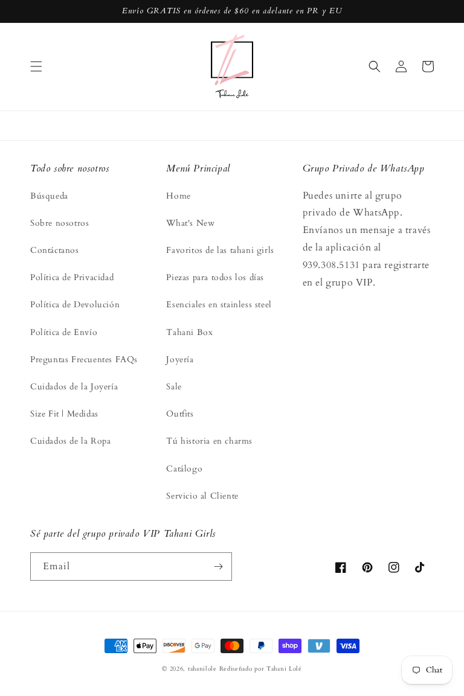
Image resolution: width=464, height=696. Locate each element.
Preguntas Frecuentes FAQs (84, 359)
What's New (190, 223)
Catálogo (184, 468)
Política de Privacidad (72, 277)
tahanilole (202, 669)
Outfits (179, 414)
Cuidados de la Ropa (70, 441)
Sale (173, 386)
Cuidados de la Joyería (74, 386)
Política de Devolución (75, 304)
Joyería (179, 359)
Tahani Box (189, 332)
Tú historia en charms (209, 441)
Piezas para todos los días (215, 277)
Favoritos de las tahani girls (220, 250)
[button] (36, 66)
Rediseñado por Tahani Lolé (260, 669)
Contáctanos (54, 250)
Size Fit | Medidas (64, 414)
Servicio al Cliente (202, 496)
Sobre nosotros (59, 223)
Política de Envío (63, 332)
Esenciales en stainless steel (218, 304)
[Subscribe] (218, 566)
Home (178, 196)
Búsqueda (49, 196)
